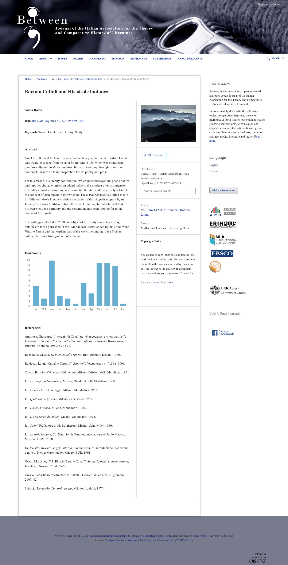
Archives (41, 79)
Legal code (167, 282)
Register (263, 4)
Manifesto (97, 58)
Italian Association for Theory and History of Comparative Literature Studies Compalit (127, 536)
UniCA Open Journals (224, 313)
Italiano (213, 171)
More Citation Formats (157, 191)
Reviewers (138, 58)
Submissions (162, 58)
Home (28, 58)
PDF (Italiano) (155, 155)
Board (78, 58)
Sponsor (118, 58)
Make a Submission (223, 190)
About (44, 58)
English (213, 165)
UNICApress (200, 536)
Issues (62, 58)
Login (276, 4)
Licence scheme (150, 282)
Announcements (190, 58)
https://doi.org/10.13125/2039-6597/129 (58, 121)
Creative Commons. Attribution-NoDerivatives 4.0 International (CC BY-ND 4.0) (149, 540)
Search (277, 58)
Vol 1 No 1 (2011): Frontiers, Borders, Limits (76, 79)
